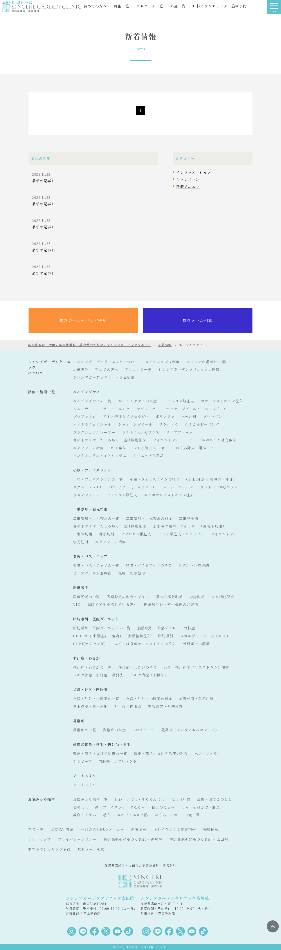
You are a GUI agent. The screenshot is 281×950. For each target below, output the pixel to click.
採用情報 (210, 829)
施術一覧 (121, 6)
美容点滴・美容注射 (196, 698)
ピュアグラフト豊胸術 (92, 573)
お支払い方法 (62, 829)
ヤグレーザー (148, 408)
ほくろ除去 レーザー (151, 447)
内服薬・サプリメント (118, 761)
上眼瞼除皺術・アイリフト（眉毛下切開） (189, 526)
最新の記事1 (43, 180)
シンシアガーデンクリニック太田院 (189, 369)
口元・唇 (192, 814)
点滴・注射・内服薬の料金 (149, 698)
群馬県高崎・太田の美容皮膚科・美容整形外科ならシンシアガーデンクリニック (89, 345)
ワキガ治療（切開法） (149, 674)
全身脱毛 (197, 596)
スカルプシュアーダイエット (205, 635)
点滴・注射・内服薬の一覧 (96, 698)
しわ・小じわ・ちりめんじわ (139, 799)
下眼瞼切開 (82, 533)
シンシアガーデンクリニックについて (106, 361)
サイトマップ (39, 839)
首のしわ (80, 807)
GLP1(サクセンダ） (90, 643)
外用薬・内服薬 (196, 643)
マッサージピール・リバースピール (196, 408)
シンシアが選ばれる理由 (207, 361)
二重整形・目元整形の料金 (149, 518)
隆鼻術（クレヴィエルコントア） (190, 729)
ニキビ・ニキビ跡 (132, 814)
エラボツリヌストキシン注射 (169, 494)
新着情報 (165, 345)
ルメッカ (80, 408)
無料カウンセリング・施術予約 (220, 6)
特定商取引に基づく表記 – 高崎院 (133, 839)
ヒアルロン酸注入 (179, 400)
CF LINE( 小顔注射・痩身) (210, 479)
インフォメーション (193, 172)
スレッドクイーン (178, 486)
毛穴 (106, 814)
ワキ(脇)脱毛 (222, 596)
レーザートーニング (112, 408)
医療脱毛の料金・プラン (128, 596)
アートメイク (84, 784)
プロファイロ (84, 416)
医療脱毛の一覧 (86, 596)
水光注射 (189, 416)
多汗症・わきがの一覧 (92, 667)
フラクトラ (168, 424)
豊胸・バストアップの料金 (149, 565)
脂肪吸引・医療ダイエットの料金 (166, 627)
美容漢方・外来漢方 (165, 706)
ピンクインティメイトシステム (99, 455)
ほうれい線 (181, 799)
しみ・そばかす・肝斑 (201, 807)
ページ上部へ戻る (273, 926)
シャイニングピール (135, 424)
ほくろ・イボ (166, 814)
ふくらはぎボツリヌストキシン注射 (145, 643)
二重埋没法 (188, 518)
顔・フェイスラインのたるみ (120, 807)
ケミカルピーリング (202, 424)
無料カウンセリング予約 (83, 320)
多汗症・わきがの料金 (137, 667)
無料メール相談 (198, 320)
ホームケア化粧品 (148, 455)
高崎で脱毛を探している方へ (112, 604)
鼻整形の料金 (114, 729)
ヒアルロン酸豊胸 (193, 565)
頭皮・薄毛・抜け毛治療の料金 (161, 753)
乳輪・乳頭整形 (131, 573)
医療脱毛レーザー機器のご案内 (171, 604)
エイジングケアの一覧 (92, 400)
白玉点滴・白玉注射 (90, 706)
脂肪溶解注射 (139, 635)
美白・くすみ (84, 814)
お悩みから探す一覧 (90, 799)
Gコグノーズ (144, 729)
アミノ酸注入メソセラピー (126, 416)
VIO (77, 604)
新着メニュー (188, 186)
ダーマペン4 (214, 416)
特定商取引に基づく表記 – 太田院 (198, 839)
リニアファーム (179, 432)
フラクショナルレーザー (94, 432)
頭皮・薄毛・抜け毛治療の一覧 (100, 753)
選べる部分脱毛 (169, 596)
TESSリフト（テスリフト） (132, 486)
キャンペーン (188, 179)
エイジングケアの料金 (137, 400)
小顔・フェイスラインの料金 (155, 479)
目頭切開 (106, 533)
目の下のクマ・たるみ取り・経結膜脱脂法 (109, 439)
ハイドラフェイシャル (92, 424)
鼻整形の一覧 (84, 729)
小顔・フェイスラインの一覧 (98, 479)
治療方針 (80, 369)
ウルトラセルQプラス (140, 432)
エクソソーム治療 (88, 447)
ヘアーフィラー (208, 753)
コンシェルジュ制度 (162, 361)
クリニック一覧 (149, 6)
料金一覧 (178, 6)
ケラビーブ (82, 761)
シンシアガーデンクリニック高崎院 (104, 377)
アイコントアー (166, 439)
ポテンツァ (165, 416)
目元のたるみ (163, 807)
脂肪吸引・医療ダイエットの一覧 (102, 627)
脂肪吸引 (165, 635)
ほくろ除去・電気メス (195, 447)
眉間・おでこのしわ (214, 799)
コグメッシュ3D (87, 486)
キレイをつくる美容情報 (175, 829)
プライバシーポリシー (77, 839)
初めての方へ (95, 6)
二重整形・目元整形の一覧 (96, 518)
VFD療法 (119, 447)
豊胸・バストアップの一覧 (96, 565)
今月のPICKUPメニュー (102, 829)
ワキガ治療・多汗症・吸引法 (98, 674)
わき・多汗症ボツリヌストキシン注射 (196, 667)
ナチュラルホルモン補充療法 (211, 439)
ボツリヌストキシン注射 (222, 400)
